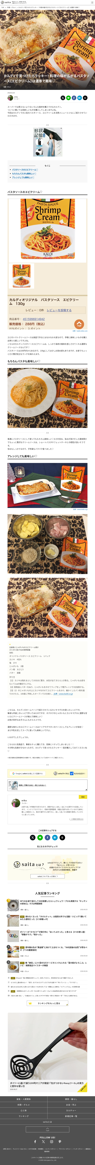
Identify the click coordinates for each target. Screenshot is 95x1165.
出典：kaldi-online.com (80, 331)
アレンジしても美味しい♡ (23, 177)
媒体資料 (46, 1151)
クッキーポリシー (78, 1149)
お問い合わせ (7, 1149)
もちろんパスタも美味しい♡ (24, 173)
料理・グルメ (11, 7)
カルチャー (71, 1110)
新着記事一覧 (71, 1116)
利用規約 (40, 1149)
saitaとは (47, 1121)
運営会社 (88, 1149)
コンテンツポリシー (51, 1149)
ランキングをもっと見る (49, 1003)
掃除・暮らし (71, 1099)
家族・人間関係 (24, 1099)
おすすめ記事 (32, 1149)
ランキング (24, 1116)
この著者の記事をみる (77, 819)
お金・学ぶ (71, 1104)
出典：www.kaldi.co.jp (80, 509)
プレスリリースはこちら (20, 1149)
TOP (2, 7)
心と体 (24, 1110)
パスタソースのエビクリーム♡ (25, 169)
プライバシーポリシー (65, 1149)
